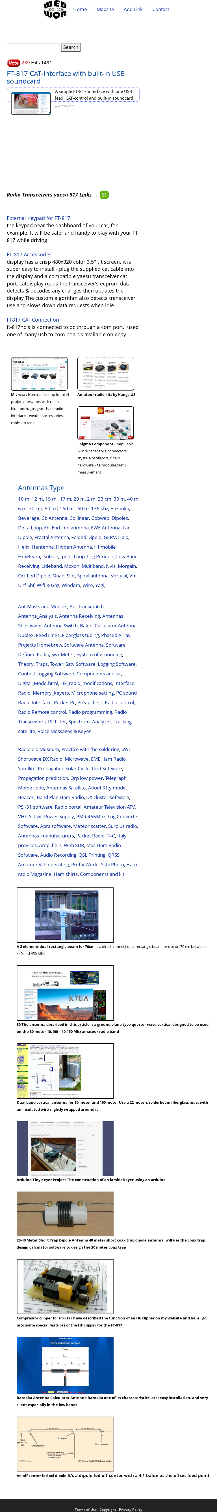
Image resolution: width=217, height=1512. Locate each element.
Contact (160, 9)
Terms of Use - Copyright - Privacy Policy (108, 1509)
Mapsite (105, 9)
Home (80, 9)
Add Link (133, 9)
